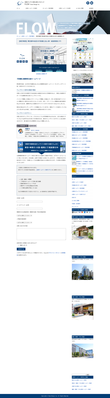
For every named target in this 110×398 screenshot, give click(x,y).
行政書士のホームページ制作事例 (80, 132)
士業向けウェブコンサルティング (80, 191)
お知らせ (74, 197)
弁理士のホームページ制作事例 (79, 150)
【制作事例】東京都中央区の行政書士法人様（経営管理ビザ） (40, 41)
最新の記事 (33, 125)
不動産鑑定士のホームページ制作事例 (81, 147)
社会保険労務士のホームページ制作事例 (81, 141)
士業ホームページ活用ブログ (78, 194)
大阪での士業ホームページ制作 (79, 122)
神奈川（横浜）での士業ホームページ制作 (82, 119)
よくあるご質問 (79, 8)
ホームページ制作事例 (48, 8)
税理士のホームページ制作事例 (79, 135)
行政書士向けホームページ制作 (79, 185)
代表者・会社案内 (76, 203)
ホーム (18, 8)
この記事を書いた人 (23, 125)
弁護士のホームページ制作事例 (79, 144)
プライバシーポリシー (55, 252)
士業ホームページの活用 (64, 8)
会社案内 (91, 8)
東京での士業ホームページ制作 (79, 116)
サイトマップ (75, 206)
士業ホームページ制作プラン (44, 169)
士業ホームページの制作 (31, 8)
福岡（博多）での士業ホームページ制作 (81, 126)
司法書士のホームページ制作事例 (80, 138)
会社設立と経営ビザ (41, 73)
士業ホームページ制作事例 (27, 36)
